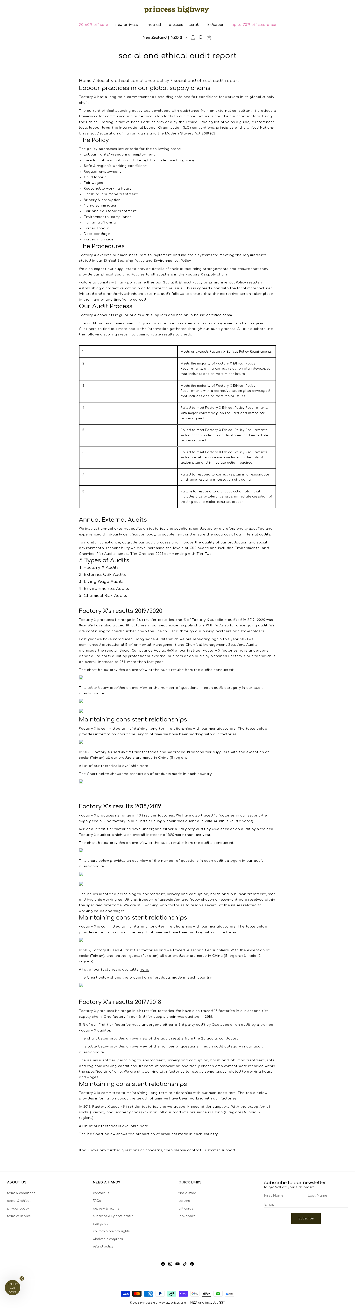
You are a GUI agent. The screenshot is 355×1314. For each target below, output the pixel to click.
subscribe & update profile (113, 1216)
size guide (100, 1223)
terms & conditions (21, 1193)
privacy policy (18, 1208)
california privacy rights (111, 1231)
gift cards (185, 1208)
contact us (101, 1193)
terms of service (18, 1216)
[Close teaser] (21, 1278)
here (144, 1126)
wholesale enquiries (108, 1239)
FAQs (97, 1201)
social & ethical (18, 1201)
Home (85, 81)
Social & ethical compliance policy (132, 81)
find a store (187, 1193)
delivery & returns (106, 1208)
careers (184, 1201)
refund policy (103, 1246)
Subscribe (305, 1218)
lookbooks (186, 1216)
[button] (93, 25)
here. (144, 765)
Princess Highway (152, 1302)
